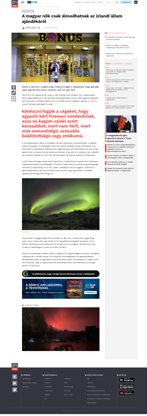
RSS (88, 378)
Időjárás (79, 2)
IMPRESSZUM (91, 386)
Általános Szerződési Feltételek (98, 398)
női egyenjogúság (53, 7)
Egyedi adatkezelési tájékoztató (98, 394)
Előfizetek (126, 2)
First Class (49, 390)
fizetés (34, 7)
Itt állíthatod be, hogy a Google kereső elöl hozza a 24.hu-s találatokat (63, 274)
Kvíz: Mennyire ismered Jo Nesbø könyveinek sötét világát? (120, 163)
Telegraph (93, 101)
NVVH (100, 2)
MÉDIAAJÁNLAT (91, 402)
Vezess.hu (48, 386)
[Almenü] (22, 2)
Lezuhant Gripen (90, 2)
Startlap (48, 378)
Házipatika (67, 378)
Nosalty (47, 394)
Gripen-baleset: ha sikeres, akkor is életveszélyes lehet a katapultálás (121, 157)
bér (42, 7)
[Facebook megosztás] (14, 87)
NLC (46, 398)
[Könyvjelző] (14, 99)
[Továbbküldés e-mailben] (14, 93)
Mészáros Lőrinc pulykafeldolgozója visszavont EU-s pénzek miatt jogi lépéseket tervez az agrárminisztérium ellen (121, 148)
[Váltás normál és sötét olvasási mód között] (117, 2)
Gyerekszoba (68, 386)
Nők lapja (67, 390)
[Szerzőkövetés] (38, 27)
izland (25, 7)
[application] (61, 329)
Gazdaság (28, 11)
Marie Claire (68, 394)
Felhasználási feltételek (96, 390)
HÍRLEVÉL (90, 382)
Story (66, 382)
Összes (129, 64)
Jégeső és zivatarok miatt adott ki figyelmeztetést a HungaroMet (120, 169)
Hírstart (48, 382)
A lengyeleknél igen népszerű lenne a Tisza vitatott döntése (118, 138)
